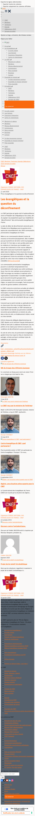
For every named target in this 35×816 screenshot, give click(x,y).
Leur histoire (12, 53)
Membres (7, 22)
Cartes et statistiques (15, 57)
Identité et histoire (10, 671)
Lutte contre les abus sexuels (13, 734)
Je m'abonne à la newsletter (9, 771)
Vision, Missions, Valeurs (12, 673)
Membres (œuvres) (10, 680)
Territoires (7, 25)
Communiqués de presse (12, 704)
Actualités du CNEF (10, 700)
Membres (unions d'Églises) (12, 678)
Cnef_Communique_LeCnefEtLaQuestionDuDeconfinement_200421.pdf (17, 350)
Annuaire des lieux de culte (12, 721)
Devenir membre (9, 682)
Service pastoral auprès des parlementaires (17, 725)
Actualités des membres (12, 702)
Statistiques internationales (13, 643)
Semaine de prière (9, 31)
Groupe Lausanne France (12, 761)
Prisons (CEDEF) (9, 754)
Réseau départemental (15, 66)
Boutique (11, 73)
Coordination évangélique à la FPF (15, 655)
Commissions (12, 68)
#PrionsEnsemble (13, 261)
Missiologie (8, 763)
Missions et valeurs (14, 62)
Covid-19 (22, 355)
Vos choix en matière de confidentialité (19, 809)
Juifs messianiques (10, 652)
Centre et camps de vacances (13, 765)
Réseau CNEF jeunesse (11, 732)
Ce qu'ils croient (13, 50)
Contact (10, 75)
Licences (7, 787)
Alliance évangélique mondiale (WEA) (15, 648)
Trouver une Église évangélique (14, 637)
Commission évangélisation (13, 743)
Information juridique (10, 729)
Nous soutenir (12, 70)
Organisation (8, 675)
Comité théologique (10, 741)
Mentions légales (9, 789)
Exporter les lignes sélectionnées (11, 2)
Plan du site (8, 784)
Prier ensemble (12, 84)
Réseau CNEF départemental (13, 727)
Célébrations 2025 (10, 29)
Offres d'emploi (9, 659)
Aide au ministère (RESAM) (12, 752)
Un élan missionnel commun (17, 79)
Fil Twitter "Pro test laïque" (13, 767)
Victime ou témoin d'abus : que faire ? (16, 663)
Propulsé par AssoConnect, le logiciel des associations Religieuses (17, 802)
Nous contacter (9, 691)
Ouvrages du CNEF (10, 709)
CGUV (6, 791)
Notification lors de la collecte (14, 813)
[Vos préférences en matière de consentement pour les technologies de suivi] (32, 813)
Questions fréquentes (15, 55)
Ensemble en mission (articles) (17, 82)
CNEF (6, 20)
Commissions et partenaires (13, 684)
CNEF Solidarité (9, 736)
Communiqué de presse (12, 355)
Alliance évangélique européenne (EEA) (16, 646)
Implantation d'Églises (11, 723)
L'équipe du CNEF (9, 689)
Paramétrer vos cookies (12, 793)
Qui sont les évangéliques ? (13, 630)
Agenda (6, 27)
